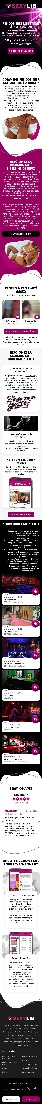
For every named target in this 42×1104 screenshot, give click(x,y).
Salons (4, 1072)
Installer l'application (29, 1068)
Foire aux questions (29, 1064)
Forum (4, 1068)
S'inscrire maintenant (21, 234)
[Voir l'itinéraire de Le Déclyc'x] (35, 624)
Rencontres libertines (30, 1056)
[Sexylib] (29, 1089)
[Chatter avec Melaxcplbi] (17, 317)
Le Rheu (20, 344)
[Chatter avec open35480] (36, 317)
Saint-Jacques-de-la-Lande (20, 342)
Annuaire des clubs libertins (9, 1063)
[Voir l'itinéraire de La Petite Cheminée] (35, 656)
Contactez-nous (28, 1072)
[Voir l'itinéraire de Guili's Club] (35, 719)
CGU (7, 1089)
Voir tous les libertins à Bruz (21, 331)
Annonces (25, 1060)
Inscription (11, 1099)
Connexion (31, 1099)
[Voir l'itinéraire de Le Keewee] (35, 688)
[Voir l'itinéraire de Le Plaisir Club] (35, 592)
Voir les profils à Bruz (21, 51)
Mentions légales (17, 1089)
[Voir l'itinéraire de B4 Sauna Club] (35, 751)
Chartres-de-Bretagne (22, 339)
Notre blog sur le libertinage (8, 1057)
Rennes (36, 342)
